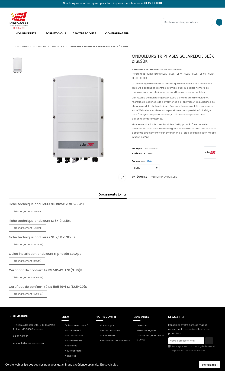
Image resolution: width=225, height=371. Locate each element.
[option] (78, 119)
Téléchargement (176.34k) (27, 228)
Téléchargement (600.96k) (27, 277)
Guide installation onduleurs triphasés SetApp (45, 253)
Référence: (138, 153)
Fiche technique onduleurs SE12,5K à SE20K (42, 237)
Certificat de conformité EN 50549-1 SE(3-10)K (45, 270)
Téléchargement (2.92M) (26, 261)
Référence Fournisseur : (147, 69)
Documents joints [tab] (113, 194)
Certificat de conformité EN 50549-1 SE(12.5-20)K (48, 286)
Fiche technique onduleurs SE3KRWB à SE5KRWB (46, 204)
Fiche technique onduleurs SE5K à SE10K (40, 220)
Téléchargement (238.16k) (27, 211)
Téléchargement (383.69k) (27, 244)
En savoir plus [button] (109, 364)
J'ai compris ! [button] (210, 364)
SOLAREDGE (151, 148)
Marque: (137, 148)
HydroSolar (156, 176)
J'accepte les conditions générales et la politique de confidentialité (193, 348)
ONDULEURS (170, 176)
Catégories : (140, 176)
